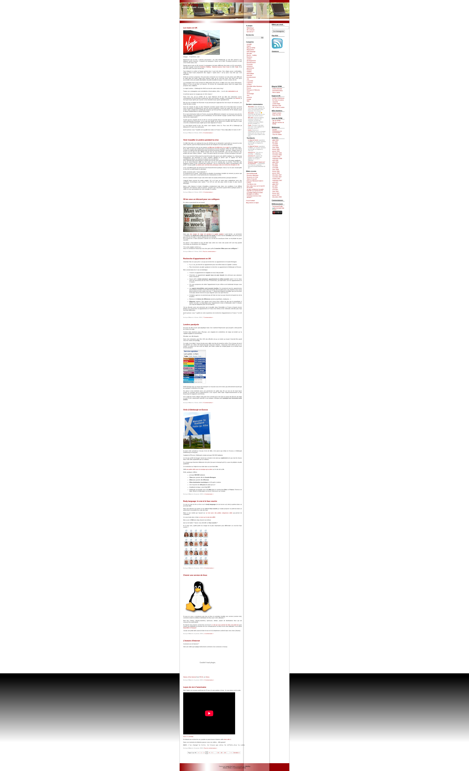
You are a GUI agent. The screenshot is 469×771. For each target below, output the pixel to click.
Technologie (250, 93)
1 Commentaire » (208, 494)
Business (249, 57)
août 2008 (275, 160)
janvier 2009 (276, 151)
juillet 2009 (275, 140)
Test (248, 95)
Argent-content (276, 113)
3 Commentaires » (208, 192)
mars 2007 (275, 191)
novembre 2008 (277, 155)
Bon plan (249, 53)
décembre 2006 (277, 197)
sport (248, 92)
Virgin (236, 67)
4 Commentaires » (208, 132)
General (249, 70)
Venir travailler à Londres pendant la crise (201, 140)
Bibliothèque (250, 28)
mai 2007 (275, 188)
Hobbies (249, 71)
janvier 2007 (276, 195)
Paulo (249, 125)
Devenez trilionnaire (252, 175)
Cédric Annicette (277, 88)
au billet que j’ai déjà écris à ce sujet (218, 147)
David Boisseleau (277, 90)
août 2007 (275, 182)
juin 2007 (275, 186)
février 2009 (275, 149)
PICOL (201, 677)
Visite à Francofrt (252, 179)
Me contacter (251, 30)
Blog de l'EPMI (251, 48)
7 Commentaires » (208, 317)
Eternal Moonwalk (252, 173)
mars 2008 (275, 169)
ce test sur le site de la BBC (207, 517)
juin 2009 (275, 142)
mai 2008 (275, 166)
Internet (237, 98)
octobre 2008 (276, 156)
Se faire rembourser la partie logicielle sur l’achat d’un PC (255, 190)
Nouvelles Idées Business (254, 86)
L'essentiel (250, 81)
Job (248, 79)
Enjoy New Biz (276, 115)
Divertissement (251, 62)
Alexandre (251, 106)
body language (251, 51)
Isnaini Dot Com (230, 766)
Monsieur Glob (276, 105)
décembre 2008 (277, 153)
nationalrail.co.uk (233, 91)
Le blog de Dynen (253, 140)
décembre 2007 (277, 175)
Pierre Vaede (276, 92)
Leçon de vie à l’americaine (194, 687)
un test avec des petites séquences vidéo (219, 513)
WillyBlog (247, 766)
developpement (251, 60)
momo (250, 130)
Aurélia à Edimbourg (278, 98)
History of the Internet (189, 677)
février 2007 (275, 193)
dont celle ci (227, 739)
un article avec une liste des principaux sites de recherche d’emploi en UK (217, 165)
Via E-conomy (188, 736)
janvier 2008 (276, 173)
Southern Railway (205, 67)
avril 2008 (275, 167)
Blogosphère (250, 49)
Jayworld (275, 102)
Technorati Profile (277, 206)
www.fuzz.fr (251, 152)
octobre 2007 (276, 178)
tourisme (249, 97)
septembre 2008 (277, 158)
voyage (249, 99)
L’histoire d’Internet (191, 641)
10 (218, 752)
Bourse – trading (251, 55)
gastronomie (250, 68)
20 (221, 752)
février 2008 (275, 171)
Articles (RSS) (227, 768)
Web (248, 101)
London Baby (276, 103)
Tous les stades (277, 134)
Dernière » (236, 752)
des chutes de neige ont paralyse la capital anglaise (207, 234)
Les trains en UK (190, 28)
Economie (250, 64)
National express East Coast (220, 67)
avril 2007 (275, 189)
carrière (249, 59)
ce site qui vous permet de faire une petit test (225, 625)
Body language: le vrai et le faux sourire (200, 501)
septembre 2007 (277, 180)
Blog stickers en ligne (252, 202)
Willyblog (190, 4)
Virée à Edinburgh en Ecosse (195, 410)
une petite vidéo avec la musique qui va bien (199, 469)
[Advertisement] (234, 20)
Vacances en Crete (252, 177)
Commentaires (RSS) (239, 768)
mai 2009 (275, 144)
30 (225, 752)
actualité (249, 44)
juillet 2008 (275, 162)
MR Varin (250, 117)
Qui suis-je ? (250, 31)
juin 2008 (275, 164)
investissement (251, 77)
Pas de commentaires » (209, 251)
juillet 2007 (275, 184)
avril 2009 (275, 145)
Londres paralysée (191, 324)
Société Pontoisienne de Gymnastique (277, 131)
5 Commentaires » (208, 402)
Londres (249, 84)
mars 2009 (275, 147)
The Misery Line (251, 184)
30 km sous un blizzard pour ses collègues (201, 199)
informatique (250, 73)
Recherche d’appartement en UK (197, 258)
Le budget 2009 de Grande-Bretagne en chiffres (255, 193)
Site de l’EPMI (276, 120)
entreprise (250, 66)
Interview (249, 75)
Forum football (250, 200)
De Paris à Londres (278, 100)
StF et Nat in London (278, 107)
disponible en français (189, 628)
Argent (249, 46)
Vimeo (207, 677)
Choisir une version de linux (195, 575)
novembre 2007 (277, 177)
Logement (250, 82)
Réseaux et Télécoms (253, 90)
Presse (249, 88)
